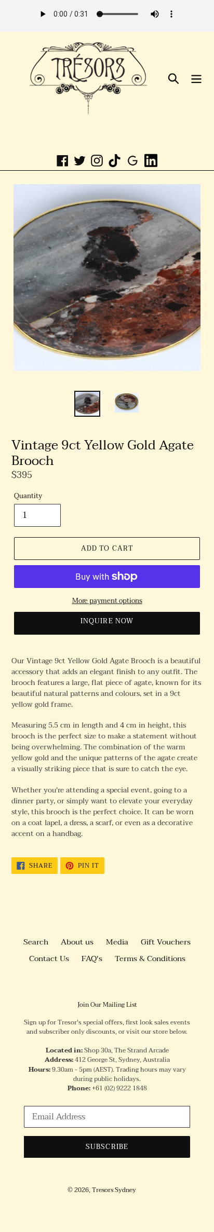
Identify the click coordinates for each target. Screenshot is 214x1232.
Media (117, 942)
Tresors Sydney (114, 1190)
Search (35, 942)
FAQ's (92, 958)
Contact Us (49, 958)
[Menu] (196, 77)
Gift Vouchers (166, 942)
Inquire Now (107, 621)
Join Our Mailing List (107, 1004)
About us (77, 942)
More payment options (107, 601)
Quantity (28, 496)
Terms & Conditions (150, 958)
